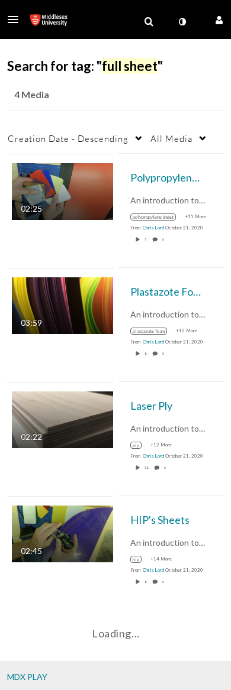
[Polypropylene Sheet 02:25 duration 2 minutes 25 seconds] (62, 190)
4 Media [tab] (31, 94)
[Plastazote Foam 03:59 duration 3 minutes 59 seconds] (62, 304)
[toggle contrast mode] (182, 22)
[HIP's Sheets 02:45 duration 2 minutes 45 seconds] (62, 532)
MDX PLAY (27, 677)
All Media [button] (171, 138)
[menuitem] (148, 22)
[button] (16, 19)
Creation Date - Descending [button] (68, 138)
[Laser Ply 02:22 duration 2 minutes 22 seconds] (62, 418)
